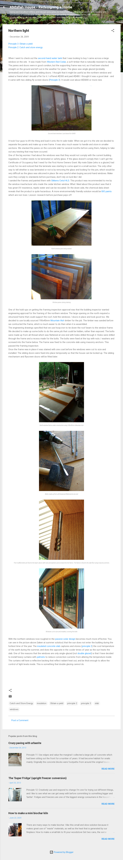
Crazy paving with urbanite (24, 743)
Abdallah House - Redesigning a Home (41, 7)
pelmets (41, 657)
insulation (41, 703)
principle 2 (87, 646)
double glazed (84, 653)
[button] (113, 31)
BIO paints (107, 191)
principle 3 (86, 703)
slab (97, 703)
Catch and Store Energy (21, 703)
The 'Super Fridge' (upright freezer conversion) (37, 778)
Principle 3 (55, 80)
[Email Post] (10, 697)
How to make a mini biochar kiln (28, 813)
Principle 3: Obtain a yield (20, 43)
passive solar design (65, 639)
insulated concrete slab (48, 646)
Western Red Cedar (56, 61)
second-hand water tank (50, 58)
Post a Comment (19, 720)
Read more (108, 768)
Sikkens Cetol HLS (60, 180)
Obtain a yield (56, 703)
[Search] (119, 8)
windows (14, 709)
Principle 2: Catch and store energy (25, 47)
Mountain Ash (57, 320)
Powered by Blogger (63, 852)
